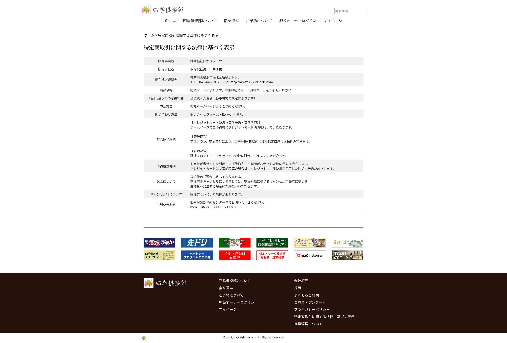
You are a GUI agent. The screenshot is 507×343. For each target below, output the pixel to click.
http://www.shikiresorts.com (251, 81)
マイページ (332, 20)
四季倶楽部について (200, 20)
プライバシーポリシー (312, 309)
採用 (297, 287)
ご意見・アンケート (310, 302)
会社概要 (301, 280)
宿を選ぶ (231, 20)
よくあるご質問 (306, 295)
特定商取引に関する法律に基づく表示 (324, 316)
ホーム (170, 20)
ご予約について (259, 20)
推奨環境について (308, 323)
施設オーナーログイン (297, 20)
